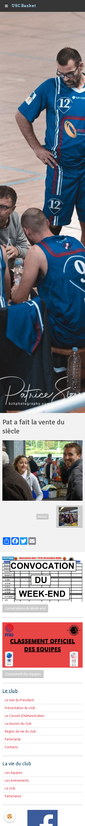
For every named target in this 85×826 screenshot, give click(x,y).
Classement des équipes (23, 674)
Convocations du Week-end (25, 608)
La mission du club (18, 723)
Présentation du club (20, 708)
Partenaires (13, 796)
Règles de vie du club (20, 731)
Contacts (11, 747)
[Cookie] (9, 816)
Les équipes (13, 773)
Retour (42, 516)
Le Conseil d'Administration (24, 716)
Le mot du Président (19, 700)
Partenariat (13, 739)
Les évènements (17, 780)
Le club (10, 788)
